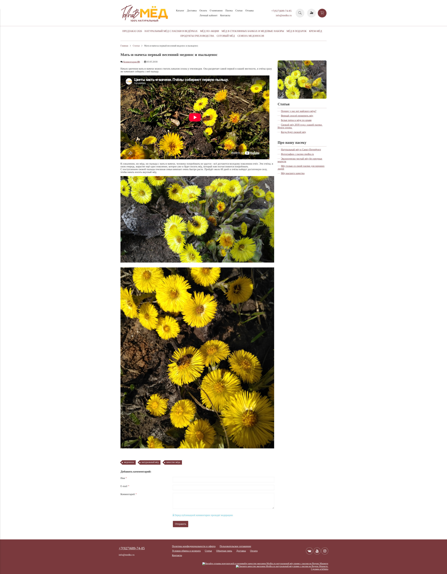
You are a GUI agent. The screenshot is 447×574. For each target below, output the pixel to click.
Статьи (239, 10)
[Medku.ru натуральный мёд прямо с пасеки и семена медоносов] (144, 23)
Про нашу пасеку (292, 142)
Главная (124, 46)
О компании (216, 10)
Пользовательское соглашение (235, 546)
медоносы (129, 462)
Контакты (225, 15)
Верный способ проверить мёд (297, 115)
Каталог (180, 10)
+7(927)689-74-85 (281, 10)
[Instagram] (324, 550)
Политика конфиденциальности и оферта (193, 546)
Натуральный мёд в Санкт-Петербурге (301, 149)
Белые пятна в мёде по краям (296, 120)
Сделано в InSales (319, 569)
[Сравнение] (311, 13)
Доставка (192, 10)
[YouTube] (317, 550)
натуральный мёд (150, 462)
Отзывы (249, 10)
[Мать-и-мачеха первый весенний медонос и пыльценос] (302, 61)
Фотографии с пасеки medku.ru (297, 154)
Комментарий (128, 494)
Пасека (229, 10)
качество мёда (173, 462)
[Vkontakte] (309, 550)
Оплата (203, 10)
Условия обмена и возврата (186, 551)
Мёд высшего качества (293, 173)
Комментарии (131, 62)
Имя (123, 478)
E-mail (124, 486)
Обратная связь (224, 551)
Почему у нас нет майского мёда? (298, 111)
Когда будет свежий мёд (293, 132)
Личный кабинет (208, 15)
